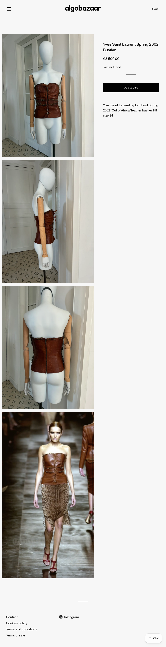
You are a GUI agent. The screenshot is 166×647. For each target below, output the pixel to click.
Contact (12, 617)
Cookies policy (16, 623)
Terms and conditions (21, 629)
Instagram (71, 617)
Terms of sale (15, 635)
